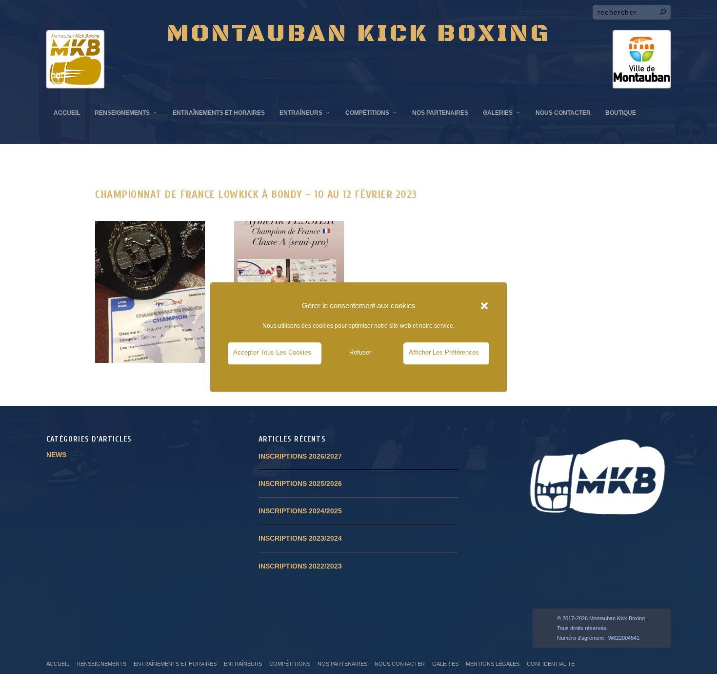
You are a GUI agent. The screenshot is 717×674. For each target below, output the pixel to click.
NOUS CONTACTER (563, 112)
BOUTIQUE (620, 112)
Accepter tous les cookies (272, 352)
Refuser (360, 352)
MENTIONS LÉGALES (492, 664)
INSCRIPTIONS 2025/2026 (300, 483)
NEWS (56, 455)
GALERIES (498, 112)
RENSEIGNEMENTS (122, 112)
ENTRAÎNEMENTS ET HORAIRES (219, 112)
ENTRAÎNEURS (300, 112)
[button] (484, 306)
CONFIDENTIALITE (551, 664)
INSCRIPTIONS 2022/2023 (300, 566)
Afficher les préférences (444, 352)
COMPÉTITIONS (367, 112)
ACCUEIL (67, 112)
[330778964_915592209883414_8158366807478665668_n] (150, 360)
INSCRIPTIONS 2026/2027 (300, 456)
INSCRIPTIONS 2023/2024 (300, 538)
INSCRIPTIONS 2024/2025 (300, 511)
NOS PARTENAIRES (440, 112)
